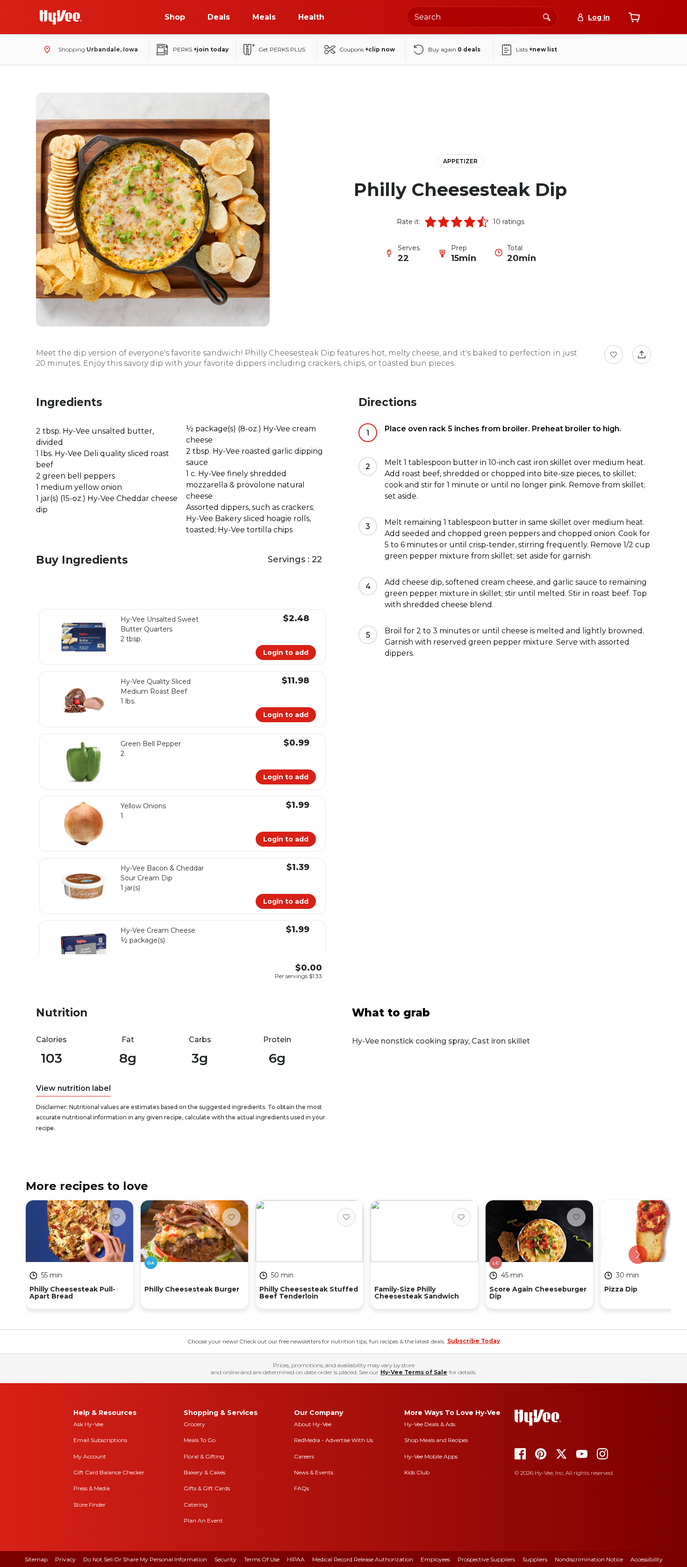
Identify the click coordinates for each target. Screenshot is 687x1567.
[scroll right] (638, 1254)
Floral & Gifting (204, 1456)
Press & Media (91, 1488)
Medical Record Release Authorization (362, 1559)
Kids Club (416, 1472)
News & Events (313, 1472)
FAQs (301, 1488)
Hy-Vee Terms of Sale (413, 1372)
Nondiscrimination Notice (589, 1559)
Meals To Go (199, 1440)
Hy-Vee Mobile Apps (431, 1456)
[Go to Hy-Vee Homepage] (61, 17)
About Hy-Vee (312, 1424)
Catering (196, 1504)
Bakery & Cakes (204, 1472)
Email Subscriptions (100, 1440)
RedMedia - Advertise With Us (333, 1440)
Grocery (194, 1424)
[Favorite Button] (613, 354)
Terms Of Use (261, 1559)
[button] (430, 221)
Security (225, 1559)
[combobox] (482, 17)
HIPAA (296, 1559)
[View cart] (634, 17)
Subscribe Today (473, 1340)
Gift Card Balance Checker (108, 1472)
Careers (304, 1456)
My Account (89, 1456)
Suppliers (534, 1559)
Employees (435, 1559)
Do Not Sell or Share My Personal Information (145, 1559)
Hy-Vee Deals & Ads (429, 1424)
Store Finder (89, 1504)
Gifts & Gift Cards (207, 1488)
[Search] (547, 16)
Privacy (65, 1559)
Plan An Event (203, 1520)
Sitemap (36, 1559)
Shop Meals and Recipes (436, 1440)
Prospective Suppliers (486, 1559)
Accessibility (646, 1559)
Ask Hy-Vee (88, 1424)
